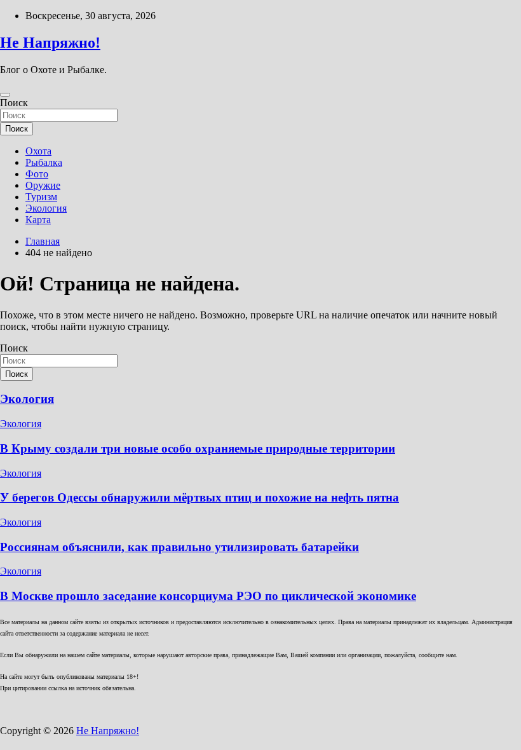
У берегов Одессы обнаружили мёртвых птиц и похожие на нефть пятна (199, 497)
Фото (36, 173)
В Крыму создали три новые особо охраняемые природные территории (197, 448)
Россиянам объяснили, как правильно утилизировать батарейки (179, 547)
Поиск (14, 102)
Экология (46, 208)
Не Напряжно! (50, 42)
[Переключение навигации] (5, 95)
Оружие (42, 185)
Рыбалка (43, 162)
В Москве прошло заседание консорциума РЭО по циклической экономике (208, 596)
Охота (38, 151)
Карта (38, 219)
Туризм (41, 196)
